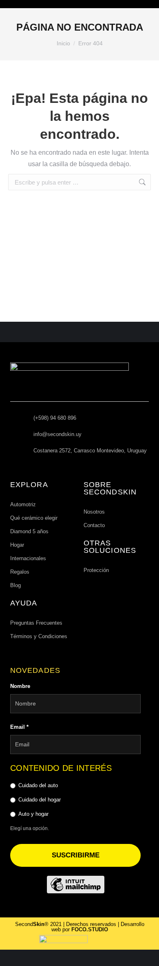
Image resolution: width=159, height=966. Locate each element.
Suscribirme (75, 855)
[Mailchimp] (75, 884)
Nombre (20, 686)
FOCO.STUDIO (89, 929)
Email (19, 727)
